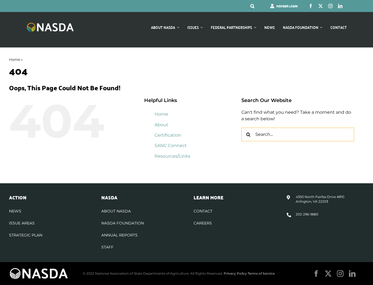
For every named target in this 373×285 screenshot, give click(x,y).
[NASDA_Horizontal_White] (39, 269)
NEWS (15, 211)
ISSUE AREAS (22, 223)
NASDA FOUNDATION (122, 223)
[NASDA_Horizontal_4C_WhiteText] (50, 24)
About (161, 124)
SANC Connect (171, 145)
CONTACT (203, 211)
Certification (168, 135)
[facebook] (311, 6)
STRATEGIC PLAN (25, 235)
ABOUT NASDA (116, 211)
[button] (252, 6)
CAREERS (203, 223)
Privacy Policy (235, 273)
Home (14, 59)
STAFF (107, 247)
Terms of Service (261, 273)
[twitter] (320, 6)
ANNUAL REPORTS (119, 235)
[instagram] (330, 6)
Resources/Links (172, 156)
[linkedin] (340, 6)
